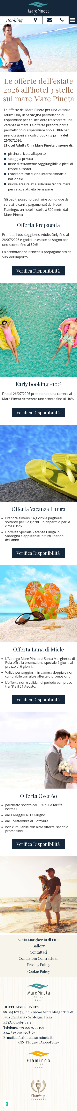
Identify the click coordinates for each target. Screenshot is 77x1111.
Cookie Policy (38, 971)
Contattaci (38, 952)
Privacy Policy (38, 964)
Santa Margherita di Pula (38, 939)
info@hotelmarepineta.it (33, 1037)
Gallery (38, 946)
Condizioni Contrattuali (39, 958)
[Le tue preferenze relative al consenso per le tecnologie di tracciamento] (7, 1104)
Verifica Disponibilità (38, 271)
